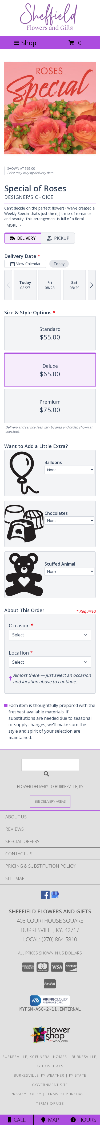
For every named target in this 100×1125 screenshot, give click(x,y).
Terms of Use (50, 1103)
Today (59, 263)
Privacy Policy (26, 1094)
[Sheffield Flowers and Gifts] (50, 28)
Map (52, 1119)
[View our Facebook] (45, 897)
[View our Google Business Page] (55, 897)
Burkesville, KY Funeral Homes (34, 1056)
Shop (28, 42)
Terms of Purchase (66, 1094)
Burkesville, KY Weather (39, 1075)
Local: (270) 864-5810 (50, 939)
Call (18, 1119)
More (11, 225)
